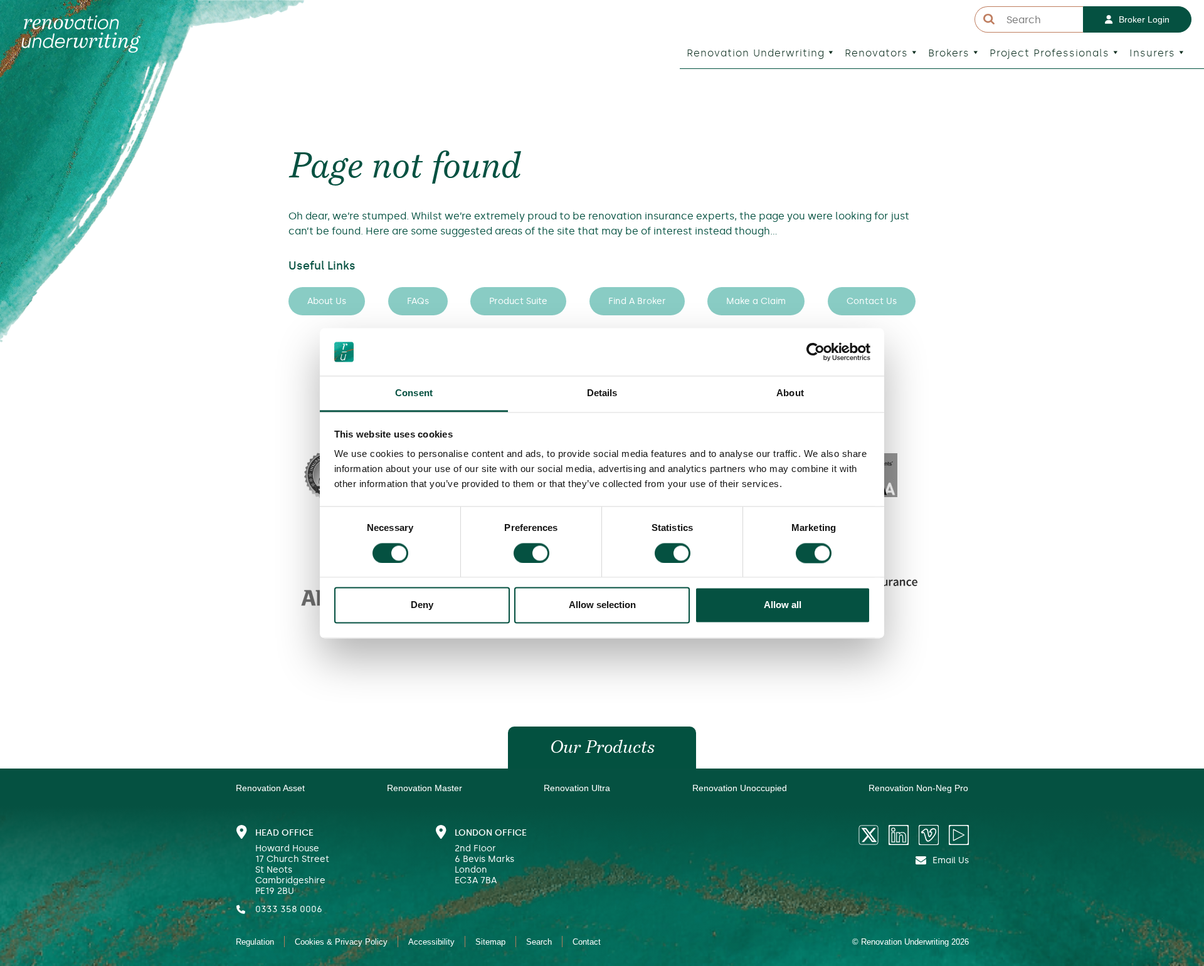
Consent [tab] (414, 393)
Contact (587, 942)
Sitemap (490, 942)
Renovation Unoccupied (739, 788)
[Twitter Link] (868, 835)
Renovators (876, 53)
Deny (422, 605)
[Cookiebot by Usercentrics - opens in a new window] (815, 351)
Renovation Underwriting (756, 53)
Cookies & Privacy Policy (341, 942)
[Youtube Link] (959, 835)
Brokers (948, 53)
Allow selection (602, 605)
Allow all (782, 605)
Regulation (255, 942)
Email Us (950, 860)
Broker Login (1144, 19)
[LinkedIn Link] (899, 835)
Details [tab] (602, 393)
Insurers (1152, 53)
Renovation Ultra (577, 788)
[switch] (531, 553)
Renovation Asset (270, 788)
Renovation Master (424, 788)
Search (539, 942)
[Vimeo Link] (929, 835)
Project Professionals (1049, 53)
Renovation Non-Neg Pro (918, 788)
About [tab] (790, 393)
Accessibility (431, 942)
